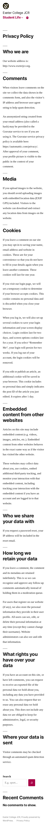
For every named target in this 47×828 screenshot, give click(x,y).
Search (7, 776)
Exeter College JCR (16, 13)
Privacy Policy (23, 820)
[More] (27, 17)
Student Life (12, 17)
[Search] (31, 782)
